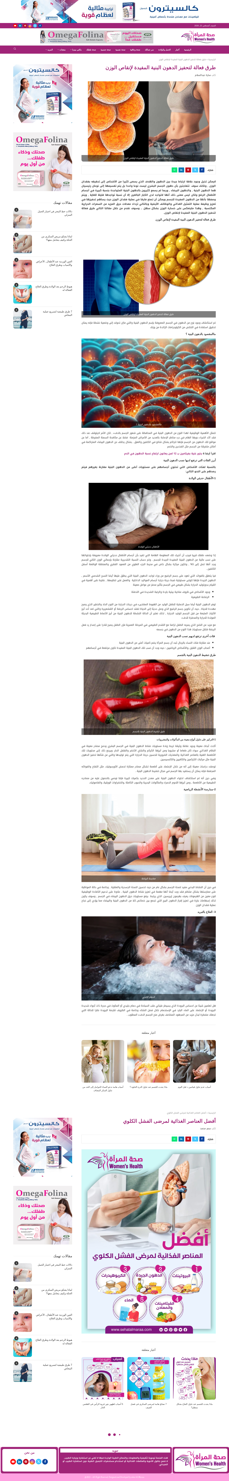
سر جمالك (149, 50)
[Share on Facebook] (201, 169)
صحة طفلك (91, 50)
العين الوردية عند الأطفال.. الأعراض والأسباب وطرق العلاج (54, 263)
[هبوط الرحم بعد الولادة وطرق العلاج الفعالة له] (22, 294)
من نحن (29, 1452)
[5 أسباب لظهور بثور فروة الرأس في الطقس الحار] (102, 1378)
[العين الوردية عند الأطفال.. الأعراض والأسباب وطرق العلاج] (22, 269)
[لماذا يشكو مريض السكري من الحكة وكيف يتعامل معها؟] (22, 244)
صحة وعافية (135, 50)
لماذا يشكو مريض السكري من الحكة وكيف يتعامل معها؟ (56, 238)
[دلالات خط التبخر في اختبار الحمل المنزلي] (22, 219)
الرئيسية (187, 50)
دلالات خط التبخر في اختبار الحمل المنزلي (55, 213)
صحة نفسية (120, 50)
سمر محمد (205, 1128)
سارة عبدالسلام (203, 75)
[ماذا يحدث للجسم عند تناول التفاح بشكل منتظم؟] (194, 1378)
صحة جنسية (106, 50)
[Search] (14, 50)
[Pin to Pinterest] (188, 169)
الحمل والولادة (164, 50)
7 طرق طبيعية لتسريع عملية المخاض (57, 313)
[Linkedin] (20, 26)
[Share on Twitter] (195, 169)
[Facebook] (40, 26)
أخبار (177, 50)
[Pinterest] (25, 26)
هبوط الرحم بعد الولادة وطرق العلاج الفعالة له (54, 288)
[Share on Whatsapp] (174, 169)
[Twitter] (35, 26)
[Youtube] (15, 26)
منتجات (63, 50)
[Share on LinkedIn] (181, 169)
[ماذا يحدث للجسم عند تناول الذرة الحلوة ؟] (148, 1061)
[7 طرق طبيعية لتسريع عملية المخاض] (22, 319)
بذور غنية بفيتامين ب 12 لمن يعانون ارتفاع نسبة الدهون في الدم (163, 453)
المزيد (50, 50)
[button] (85, 1067)
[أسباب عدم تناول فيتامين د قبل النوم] (194, 1061)
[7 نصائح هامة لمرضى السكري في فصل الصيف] (148, 1378)
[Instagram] (30, 26)
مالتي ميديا (77, 50)
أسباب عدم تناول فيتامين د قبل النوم (194, 1087)
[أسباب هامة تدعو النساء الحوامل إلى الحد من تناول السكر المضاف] (102, 1061)
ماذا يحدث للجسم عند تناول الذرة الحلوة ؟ (148, 1087)
